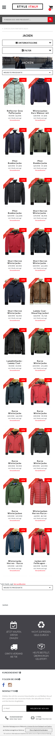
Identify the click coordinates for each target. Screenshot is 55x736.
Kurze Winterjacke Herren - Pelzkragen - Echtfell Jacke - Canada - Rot (40, 412)
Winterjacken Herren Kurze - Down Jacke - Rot (40, 512)
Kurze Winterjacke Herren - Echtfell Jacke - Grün (40, 362)
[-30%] (14, 391)
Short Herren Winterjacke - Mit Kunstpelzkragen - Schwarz (40, 262)
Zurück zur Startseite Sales (16, 29)
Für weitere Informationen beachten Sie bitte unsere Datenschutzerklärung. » (28, 733)
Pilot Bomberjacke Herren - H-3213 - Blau (15, 162)
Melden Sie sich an (39, 708)
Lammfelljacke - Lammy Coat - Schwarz (15, 362)
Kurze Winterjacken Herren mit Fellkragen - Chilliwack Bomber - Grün (15, 512)
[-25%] (14, 141)
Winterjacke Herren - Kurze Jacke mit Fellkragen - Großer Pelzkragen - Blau (15, 562)
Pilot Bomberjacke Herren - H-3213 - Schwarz (15, 212)
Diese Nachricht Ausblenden (39, 730)
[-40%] (14, 341)
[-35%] (40, 91)
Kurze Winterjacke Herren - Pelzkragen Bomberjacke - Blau (14, 412)
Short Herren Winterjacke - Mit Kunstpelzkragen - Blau (15, 312)
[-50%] (14, 241)
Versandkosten (15, 120)
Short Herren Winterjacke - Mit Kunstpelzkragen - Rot (15, 262)
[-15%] (14, 91)
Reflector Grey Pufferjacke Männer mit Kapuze (15, 112)
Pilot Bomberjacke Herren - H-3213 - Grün (40, 162)
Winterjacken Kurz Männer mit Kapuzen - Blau (40, 112)
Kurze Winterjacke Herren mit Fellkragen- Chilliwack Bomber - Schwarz (40, 462)
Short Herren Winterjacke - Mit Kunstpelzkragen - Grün (40, 212)
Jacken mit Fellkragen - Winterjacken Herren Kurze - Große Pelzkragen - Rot (40, 562)
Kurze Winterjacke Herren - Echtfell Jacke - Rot (15, 462)
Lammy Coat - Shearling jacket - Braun (40, 312)
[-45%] (40, 191)
